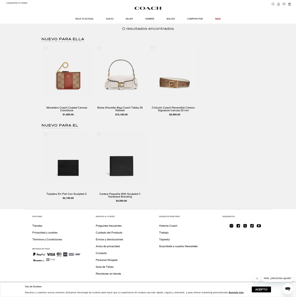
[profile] (278, 4)
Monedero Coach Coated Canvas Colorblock (66, 109)
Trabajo (164, 232)
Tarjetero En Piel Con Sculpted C (66, 194)
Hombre (149, 19)
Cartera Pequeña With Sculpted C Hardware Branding (120, 195)
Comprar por (195, 19)
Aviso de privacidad (108, 246)
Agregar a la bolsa (70, 93)
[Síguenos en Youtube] (259, 227)
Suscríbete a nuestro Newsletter (178, 246)
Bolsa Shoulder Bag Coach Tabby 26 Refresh (120, 109)
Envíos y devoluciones (109, 239)
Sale (218, 18)
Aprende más (236, 292)
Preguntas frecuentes (109, 225)
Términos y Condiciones (47, 239)
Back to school (85, 19)
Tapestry (164, 239)
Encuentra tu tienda (17, 3)
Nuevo (109, 19)
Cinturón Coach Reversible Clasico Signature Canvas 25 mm (173, 109)
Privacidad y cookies (45, 232)
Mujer (129, 19)
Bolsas (171, 19)
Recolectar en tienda (108, 273)
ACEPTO (261, 289)
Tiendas (37, 225)
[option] (68, 81)
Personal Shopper (107, 260)
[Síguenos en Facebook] (238, 227)
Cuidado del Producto (109, 232)
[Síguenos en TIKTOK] (252, 227)
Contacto (101, 253)
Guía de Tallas (105, 266)
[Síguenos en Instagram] (231, 227)
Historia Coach (168, 225)
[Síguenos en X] (245, 227)
